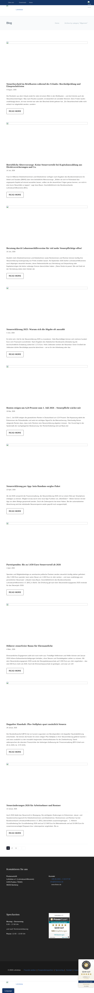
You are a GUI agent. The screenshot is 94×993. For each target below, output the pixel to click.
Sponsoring (59, 970)
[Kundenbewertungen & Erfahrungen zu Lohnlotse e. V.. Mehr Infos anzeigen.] (59, 938)
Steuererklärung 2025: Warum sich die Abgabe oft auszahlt (35, 329)
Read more (15, 111)
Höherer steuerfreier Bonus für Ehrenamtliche (29, 646)
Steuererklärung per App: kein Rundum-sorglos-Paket (33, 486)
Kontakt (69, 970)
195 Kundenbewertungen (86, 982)
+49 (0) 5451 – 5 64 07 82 (60, 879)
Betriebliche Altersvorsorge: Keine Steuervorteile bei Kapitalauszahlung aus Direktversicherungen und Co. (44, 165)
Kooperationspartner (45, 970)
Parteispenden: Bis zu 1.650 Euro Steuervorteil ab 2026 (33, 564)
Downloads (22, 2)
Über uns (11, 2)
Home (57, 23)
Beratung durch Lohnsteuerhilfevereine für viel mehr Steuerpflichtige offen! (44, 248)
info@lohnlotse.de (56, 882)
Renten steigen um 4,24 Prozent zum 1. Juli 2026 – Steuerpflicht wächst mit (43, 408)
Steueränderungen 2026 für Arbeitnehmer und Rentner (33, 805)
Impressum (78, 970)
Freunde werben (30, 970)
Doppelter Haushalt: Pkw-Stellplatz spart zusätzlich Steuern (36, 724)
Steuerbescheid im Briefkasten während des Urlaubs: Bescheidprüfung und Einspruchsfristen (43, 85)
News (31, 2)
